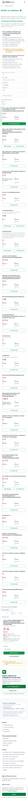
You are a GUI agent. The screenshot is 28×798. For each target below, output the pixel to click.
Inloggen (5, 770)
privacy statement (12, 791)
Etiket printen (15, 653)
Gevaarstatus (5, 82)
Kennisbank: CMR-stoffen (9, 758)
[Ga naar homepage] (8, 2)
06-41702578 (7, 731)
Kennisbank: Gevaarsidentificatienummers (13, 765)
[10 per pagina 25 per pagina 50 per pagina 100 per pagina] (7, 610)
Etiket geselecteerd (14, 123)
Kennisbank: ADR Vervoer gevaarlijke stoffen (13, 754)
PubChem (17, 708)
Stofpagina (8, 146)
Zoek (3, 72)
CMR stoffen (6, 745)
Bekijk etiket (21, 146)
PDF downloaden (15, 656)
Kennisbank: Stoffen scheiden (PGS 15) (12, 767)
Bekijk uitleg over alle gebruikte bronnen (10, 715)
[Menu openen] (24, 2)
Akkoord (14, 794)
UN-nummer (4, 77)
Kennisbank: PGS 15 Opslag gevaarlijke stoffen (14, 752)
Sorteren (3, 101)
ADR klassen (6, 738)
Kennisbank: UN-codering (9, 763)
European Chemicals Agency (9, 708)
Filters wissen (8, 95)
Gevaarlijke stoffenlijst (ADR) (9, 740)
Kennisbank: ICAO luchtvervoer (10, 756)
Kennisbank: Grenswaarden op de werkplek (13, 761)
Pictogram (4, 87)
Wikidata (22, 708)
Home (2, 5)
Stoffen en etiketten (7, 743)
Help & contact (6, 784)
